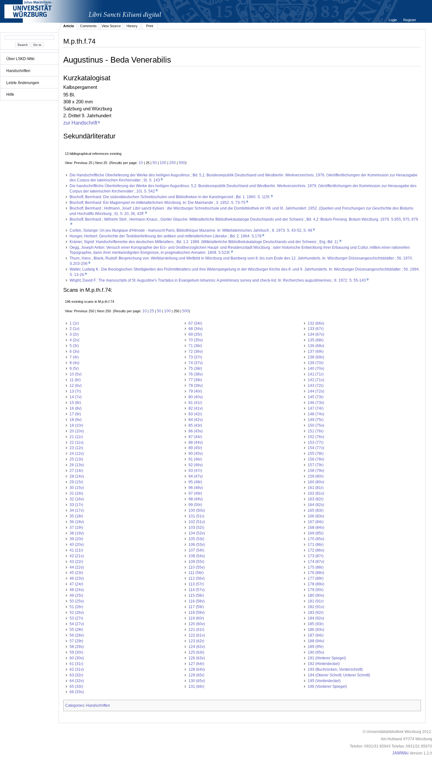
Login (393, 20)
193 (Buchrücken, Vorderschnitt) (335, 669)
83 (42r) (195, 414)
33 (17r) (76, 505)
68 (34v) (195, 329)
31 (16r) (76, 493)
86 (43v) (195, 431)
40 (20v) (77, 544)
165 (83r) (316, 510)
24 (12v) (77, 453)
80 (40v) (195, 397)
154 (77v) (316, 448)
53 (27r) (76, 618)
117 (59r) (196, 607)
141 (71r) (316, 374)
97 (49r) (195, 493)
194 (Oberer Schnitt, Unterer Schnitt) (339, 675)
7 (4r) (74, 357)
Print (149, 26)
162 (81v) (316, 493)
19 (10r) (76, 425)
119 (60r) (196, 618)
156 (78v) (316, 459)
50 (154, 163)
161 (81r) (316, 487)
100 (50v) (196, 510)
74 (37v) (195, 363)
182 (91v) (316, 607)
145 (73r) (316, 397)
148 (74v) (316, 414)
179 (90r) (316, 590)
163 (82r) (316, 499)
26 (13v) (77, 465)
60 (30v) (77, 658)
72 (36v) (195, 351)
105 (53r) (196, 539)
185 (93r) (316, 624)
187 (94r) (316, 635)
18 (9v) (76, 420)
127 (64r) (196, 664)
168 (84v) (316, 527)
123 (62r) (196, 641)
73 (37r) (195, 357)
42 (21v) (77, 556)
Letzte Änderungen (22, 83)
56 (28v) (77, 635)
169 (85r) (316, 533)
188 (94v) (316, 641)
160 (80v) (316, 482)
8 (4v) (74, 363)
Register (409, 20)
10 (141, 163)
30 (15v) (77, 487)
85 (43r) (195, 425)
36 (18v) (77, 522)
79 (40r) (195, 391)
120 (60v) (196, 624)
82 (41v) (195, 408)
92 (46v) (195, 465)
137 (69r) (316, 351)
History (132, 26)
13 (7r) (75, 391)
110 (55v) (196, 567)
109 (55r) (196, 561)
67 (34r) (195, 323)
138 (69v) (316, 357)
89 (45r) (195, 448)
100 (163, 163)
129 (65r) (196, 675)
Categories (74, 705)
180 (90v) (316, 595)
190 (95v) (316, 652)
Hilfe (10, 94)
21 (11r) (76, 437)
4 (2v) (74, 340)
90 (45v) (195, 453)
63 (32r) (76, 675)
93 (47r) (195, 470)
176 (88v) (316, 573)
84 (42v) (195, 420)
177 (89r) (316, 578)
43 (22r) (76, 561)
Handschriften (18, 71)
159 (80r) (316, 476)
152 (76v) (316, 437)
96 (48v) (195, 487)
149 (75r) (316, 420)
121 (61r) (196, 629)
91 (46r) (195, 459)
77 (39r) (195, 380)
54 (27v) (77, 624)
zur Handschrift (80, 122)
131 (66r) (196, 686)
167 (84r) (316, 522)
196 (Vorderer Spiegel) (327, 686)
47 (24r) (76, 584)
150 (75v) (316, 425)
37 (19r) (76, 527)
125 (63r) (196, 652)
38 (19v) (77, 533)
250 (172, 163)
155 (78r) (316, 453)
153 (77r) (316, 442)
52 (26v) (77, 612)
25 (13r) (76, 459)
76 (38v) (195, 374)
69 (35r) (195, 334)
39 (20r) (76, 539)
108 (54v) (196, 556)
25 (152, 311)
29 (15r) (76, 482)
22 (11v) (76, 442)
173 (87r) (316, 556)
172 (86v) (316, 550)
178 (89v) (316, 584)
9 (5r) (74, 368)
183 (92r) (316, 612)
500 (182, 163)
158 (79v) (316, 470)
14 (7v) (76, 397)
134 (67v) (316, 334)
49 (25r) (76, 595)
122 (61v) (196, 635)
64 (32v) (77, 681)
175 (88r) (316, 567)
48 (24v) (77, 590)
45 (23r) (76, 573)
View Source (111, 26)
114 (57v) (196, 590)
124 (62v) (196, 646)
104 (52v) (196, 533)
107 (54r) (196, 550)
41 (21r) (76, 550)
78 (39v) (195, 385)
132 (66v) (316, 323)
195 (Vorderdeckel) (324, 681)
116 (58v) (196, 601)
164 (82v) (316, 505)
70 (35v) (195, 340)
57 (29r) (76, 641)
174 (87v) (316, 561)
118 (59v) (196, 612)
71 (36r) (195, 346)
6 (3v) (74, 351)
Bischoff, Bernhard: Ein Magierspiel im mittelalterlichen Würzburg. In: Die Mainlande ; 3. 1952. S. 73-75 (157, 202)
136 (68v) (316, 346)
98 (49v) (195, 499)
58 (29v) (77, 646)
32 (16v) (77, 499)
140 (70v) (316, 368)
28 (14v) (77, 476)
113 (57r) (196, 584)
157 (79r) (316, 465)
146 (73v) (316, 402)
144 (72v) (316, 391)
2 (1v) (74, 329)
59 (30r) (76, 652)
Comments (88, 26)
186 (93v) (316, 629)
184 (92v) (316, 618)
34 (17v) (77, 510)
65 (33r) (76, 686)
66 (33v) (77, 692)
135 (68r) (316, 340)
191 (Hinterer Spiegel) (327, 658)
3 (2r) (74, 334)
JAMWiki (400, 753)
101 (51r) (196, 516)
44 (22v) (77, 567)
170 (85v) (316, 539)
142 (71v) (316, 380)
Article (68, 26)
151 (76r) (316, 431)
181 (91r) (316, 601)
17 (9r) (75, 414)
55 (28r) (76, 629)
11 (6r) (75, 380)
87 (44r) (195, 437)
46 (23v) (77, 578)
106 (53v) (196, 544)
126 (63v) (196, 658)
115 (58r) (196, 595)
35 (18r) (76, 516)
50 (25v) (77, 601)
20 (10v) (77, 431)
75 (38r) (195, 368)
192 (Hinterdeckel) (324, 664)
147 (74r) (316, 408)
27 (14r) (76, 470)
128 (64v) (196, 669)
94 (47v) (195, 476)
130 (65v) (196, 681)
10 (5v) (76, 374)
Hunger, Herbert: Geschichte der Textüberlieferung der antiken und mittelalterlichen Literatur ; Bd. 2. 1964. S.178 (166, 236)
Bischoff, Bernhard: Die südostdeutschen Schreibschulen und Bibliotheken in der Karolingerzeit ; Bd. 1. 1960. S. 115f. (170, 197)
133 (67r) (316, 329)
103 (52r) (196, 527)
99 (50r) (195, 505)
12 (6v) (76, 385)
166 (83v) (316, 516)
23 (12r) (76, 448)
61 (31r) (76, 664)
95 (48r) (195, 482)
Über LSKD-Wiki (20, 59)
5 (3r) (74, 346)
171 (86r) (316, 544)
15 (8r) (75, 402)
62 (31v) (77, 669)
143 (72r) (316, 385)
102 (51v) (196, 522)
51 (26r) (76, 607)
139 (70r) (316, 363)
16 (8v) (76, 408)
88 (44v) (195, 442)
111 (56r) (196, 573)
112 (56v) (196, 578)
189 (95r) (316, 646)
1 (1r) (74, 323)
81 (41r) (195, 402)
